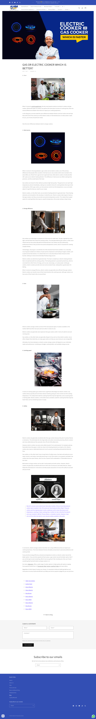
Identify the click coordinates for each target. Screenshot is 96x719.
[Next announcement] (63, 2)
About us (11, 682)
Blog (10, 695)
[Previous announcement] (33, 2)
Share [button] (25, 75)
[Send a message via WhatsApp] (93, 716)
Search (10, 680)
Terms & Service (12, 687)
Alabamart (30, 564)
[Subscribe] (59, 665)
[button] (25, 6)
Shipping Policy (12, 692)
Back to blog (49, 615)
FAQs (10, 685)
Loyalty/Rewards (13, 697)
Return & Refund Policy (14, 690)
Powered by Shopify (20, 715)
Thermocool (40, 566)
